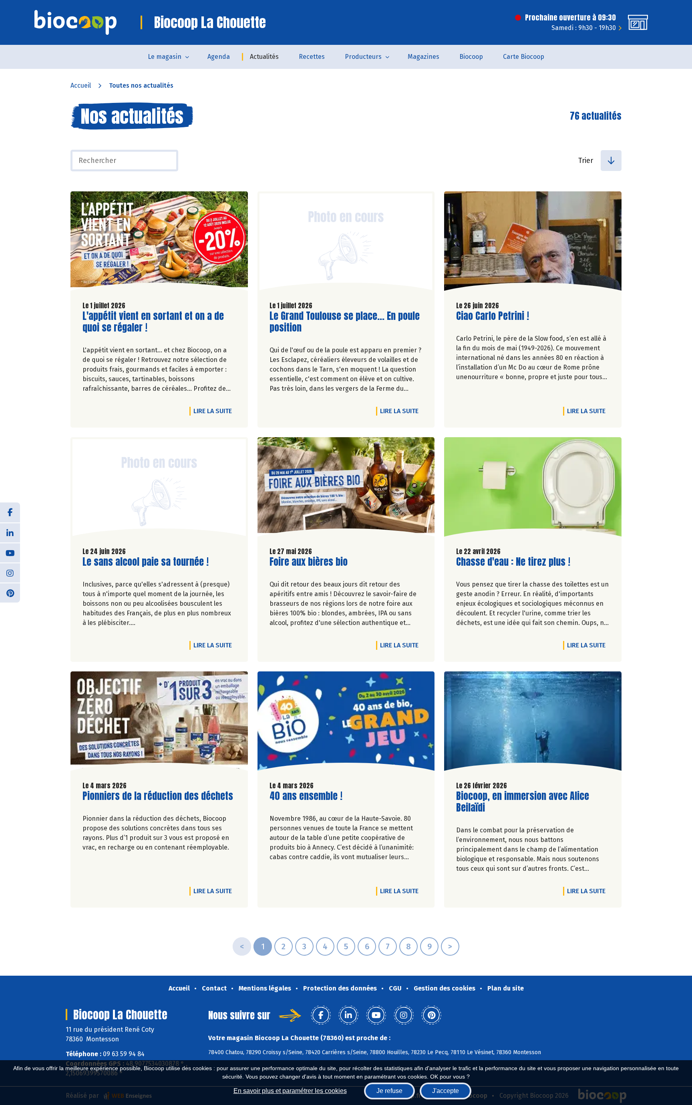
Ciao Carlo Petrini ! (492, 316)
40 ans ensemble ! (306, 796)
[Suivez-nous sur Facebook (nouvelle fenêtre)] (10, 512)
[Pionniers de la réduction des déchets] (159, 723)
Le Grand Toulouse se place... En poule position (345, 322)
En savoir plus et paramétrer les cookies (290, 1090)
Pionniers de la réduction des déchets (157, 796)
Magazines (423, 56)
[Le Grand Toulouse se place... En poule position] (346, 243)
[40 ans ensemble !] (346, 723)
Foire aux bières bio (309, 562)
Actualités (264, 56)
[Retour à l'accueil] (75, 22)
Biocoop (471, 56)
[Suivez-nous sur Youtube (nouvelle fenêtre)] (10, 552)
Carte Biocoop (523, 56)
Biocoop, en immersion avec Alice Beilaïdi (522, 802)
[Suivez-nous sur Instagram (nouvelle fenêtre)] (10, 573)
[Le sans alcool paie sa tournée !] (159, 488)
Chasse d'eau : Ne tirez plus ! (513, 562)
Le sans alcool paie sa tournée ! (145, 562)
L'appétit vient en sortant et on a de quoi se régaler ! (153, 322)
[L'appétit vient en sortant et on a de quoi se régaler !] (159, 243)
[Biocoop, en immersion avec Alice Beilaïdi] (533, 723)
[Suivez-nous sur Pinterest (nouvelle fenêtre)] (10, 593)
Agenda (218, 56)
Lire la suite (214, 411)
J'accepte (445, 1090)
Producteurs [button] (363, 56)
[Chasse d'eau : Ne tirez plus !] (533, 488)
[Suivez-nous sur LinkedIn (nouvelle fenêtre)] (10, 532)
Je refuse (389, 1090)
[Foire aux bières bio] (346, 488)
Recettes (312, 56)
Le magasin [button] (164, 56)
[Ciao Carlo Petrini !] (533, 243)
